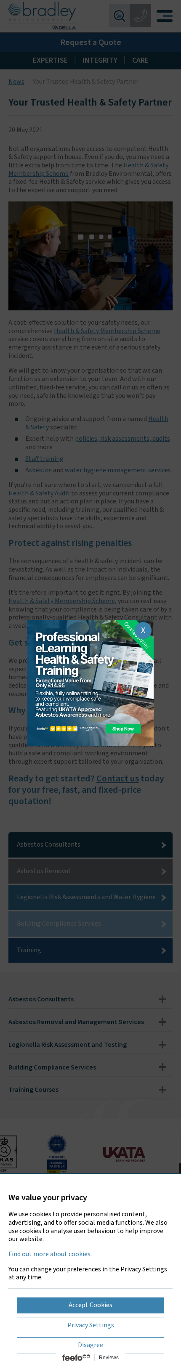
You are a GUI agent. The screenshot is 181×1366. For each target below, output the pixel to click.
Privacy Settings (90, 1325)
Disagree (90, 1345)
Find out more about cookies (49, 1254)
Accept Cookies (90, 1305)
